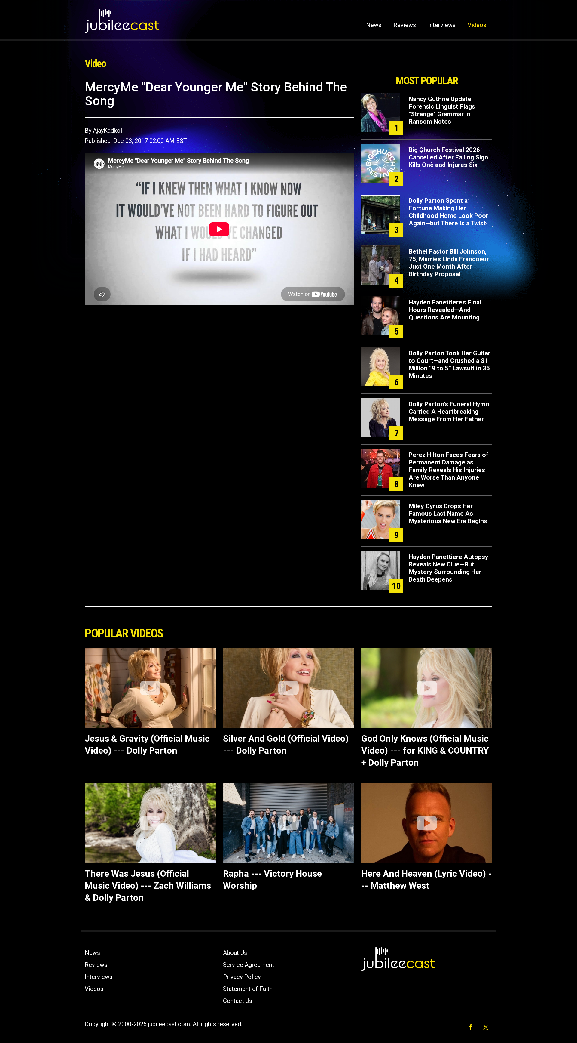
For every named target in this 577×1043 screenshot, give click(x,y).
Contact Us (237, 1000)
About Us (235, 952)
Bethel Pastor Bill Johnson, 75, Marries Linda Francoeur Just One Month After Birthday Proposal (449, 263)
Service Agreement (248, 964)
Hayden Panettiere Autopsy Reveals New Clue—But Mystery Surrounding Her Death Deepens (448, 568)
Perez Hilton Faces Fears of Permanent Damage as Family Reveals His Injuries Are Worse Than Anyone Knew (448, 470)
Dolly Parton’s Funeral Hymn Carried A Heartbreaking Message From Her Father (449, 411)
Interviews (442, 25)
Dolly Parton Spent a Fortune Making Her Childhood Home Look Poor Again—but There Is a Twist (448, 212)
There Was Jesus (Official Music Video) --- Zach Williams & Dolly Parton (148, 885)
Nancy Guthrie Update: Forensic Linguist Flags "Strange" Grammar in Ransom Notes (442, 110)
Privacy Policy (242, 976)
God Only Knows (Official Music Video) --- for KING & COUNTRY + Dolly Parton (425, 750)
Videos (477, 25)
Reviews (404, 25)
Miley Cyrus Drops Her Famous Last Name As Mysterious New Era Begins (448, 513)
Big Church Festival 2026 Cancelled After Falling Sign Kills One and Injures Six (448, 157)
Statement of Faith (248, 988)
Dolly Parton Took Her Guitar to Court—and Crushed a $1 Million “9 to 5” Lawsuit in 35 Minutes (449, 364)
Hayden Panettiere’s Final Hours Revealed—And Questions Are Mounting (445, 310)
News (373, 25)
